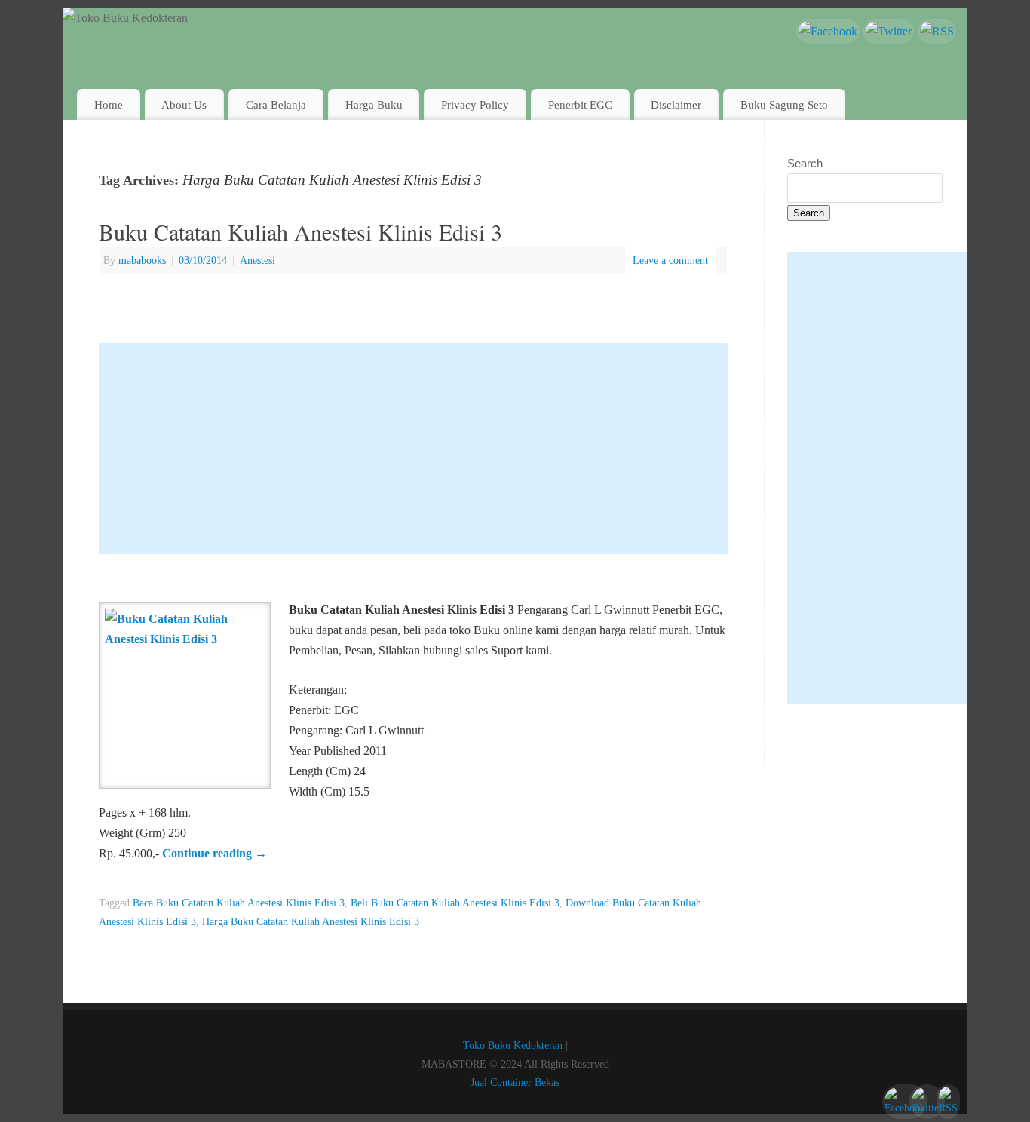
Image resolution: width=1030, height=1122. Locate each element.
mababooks (142, 260)
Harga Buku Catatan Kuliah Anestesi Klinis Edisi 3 (310, 921)
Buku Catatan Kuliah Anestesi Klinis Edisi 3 (300, 231)
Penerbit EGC (580, 104)
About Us (184, 104)
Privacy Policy (475, 104)
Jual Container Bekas (515, 1082)
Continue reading (214, 853)
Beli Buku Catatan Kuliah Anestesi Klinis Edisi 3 (455, 903)
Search (805, 163)
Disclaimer (676, 104)
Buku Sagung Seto (784, 104)
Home (108, 104)
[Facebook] (828, 31)
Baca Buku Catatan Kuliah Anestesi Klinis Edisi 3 (239, 903)
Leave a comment (670, 260)
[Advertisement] (413, 448)
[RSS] (937, 31)
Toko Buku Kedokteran (513, 1045)
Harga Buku (374, 104)
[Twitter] (888, 31)
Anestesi (257, 260)
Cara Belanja (276, 104)
